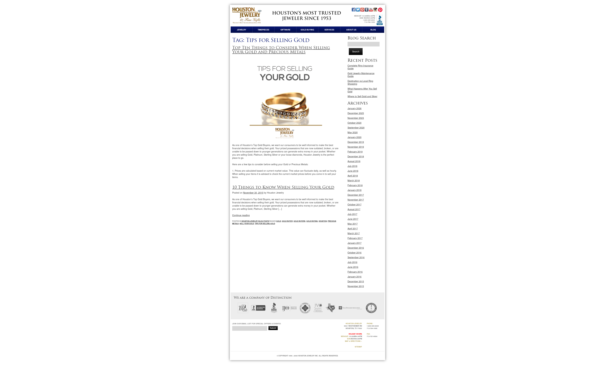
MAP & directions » (353, 341)
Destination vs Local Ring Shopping (360, 82)
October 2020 (354, 122)
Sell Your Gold (247, 223)
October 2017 (354, 204)
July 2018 (352, 166)
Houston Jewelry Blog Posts (255, 221)
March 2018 (354, 180)
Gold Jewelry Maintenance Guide (361, 75)
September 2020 (356, 127)
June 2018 (353, 170)
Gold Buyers (299, 221)
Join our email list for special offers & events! (256, 323)
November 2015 (356, 286)
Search (355, 51)
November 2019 (356, 146)
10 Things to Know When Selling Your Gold (283, 187)
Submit (273, 328)
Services (329, 29)
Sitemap (358, 347)
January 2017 (354, 243)
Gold (278, 221)
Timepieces (263, 29)
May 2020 (353, 132)
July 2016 (352, 262)
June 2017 (353, 218)
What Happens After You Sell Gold (362, 90)
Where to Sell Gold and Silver (362, 96)
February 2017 (355, 238)
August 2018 (354, 161)
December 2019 (356, 142)
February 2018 (355, 185)
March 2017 (354, 233)
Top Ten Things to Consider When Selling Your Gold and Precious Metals (281, 49)
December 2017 (356, 194)
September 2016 (356, 257)
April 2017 (353, 228)
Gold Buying (307, 29)
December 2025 (356, 113)
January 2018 (354, 190)
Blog (373, 29)
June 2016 (353, 267)
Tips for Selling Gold (265, 223)
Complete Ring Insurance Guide (360, 67)
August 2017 (354, 209)
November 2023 (356, 118)
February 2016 (355, 271)
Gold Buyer (287, 221)
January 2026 (354, 108)
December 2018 (356, 156)
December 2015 (356, 281)
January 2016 (354, 276)
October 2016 (354, 252)
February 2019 (355, 151)
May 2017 (353, 223)
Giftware (285, 29)
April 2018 (353, 175)
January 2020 (354, 137)
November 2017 (356, 199)
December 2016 (356, 247)
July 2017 (352, 214)
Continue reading (241, 215)
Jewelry (241, 29)
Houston (323, 221)
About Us (351, 29)
